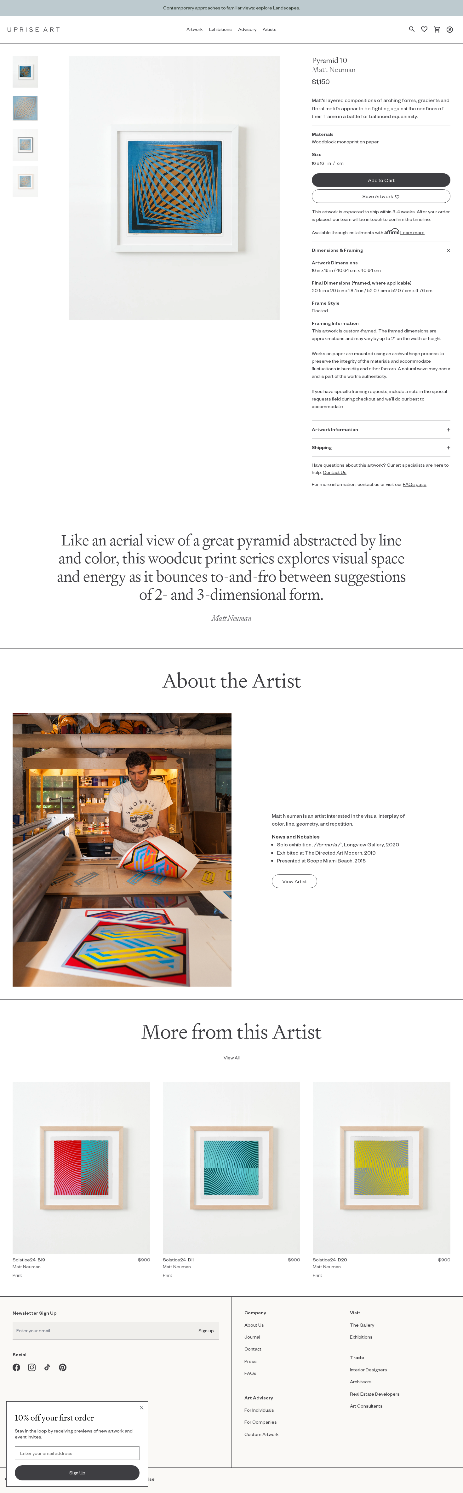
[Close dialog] (142, 1407)
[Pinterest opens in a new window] (63, 1367)
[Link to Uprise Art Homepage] (33, 29)
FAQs (250, 1373)
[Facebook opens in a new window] (16, 1367)
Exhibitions (361, 1337)
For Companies (260, 1422)
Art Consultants (366, 1406)
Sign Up (77, 1473)
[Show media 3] (25, 145)
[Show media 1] (25, 72)
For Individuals (259, 1410)
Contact (252, 1349)
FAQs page (414, 484)
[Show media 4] (25, 181)
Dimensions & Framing (337, 250)
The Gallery (362, 1325)
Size (317, 154)
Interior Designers (368, 1370)
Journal (252, 1337)
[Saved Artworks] (424, 29)
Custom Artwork (261, 1434)
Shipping (322, 447)
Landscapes (286, 8)
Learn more (412, 232)
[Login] (450, 29)
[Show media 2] (25, 108)
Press (250, 1361)
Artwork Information (335, 429)
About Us (254, 1325)
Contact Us (334, 472)
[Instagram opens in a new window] (32, 1367)
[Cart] (437, 29)
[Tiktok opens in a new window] (47, 1367)
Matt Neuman (334, 69)
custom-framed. (360, 331)
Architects (361, 1382)
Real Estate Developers (375, 1394)
